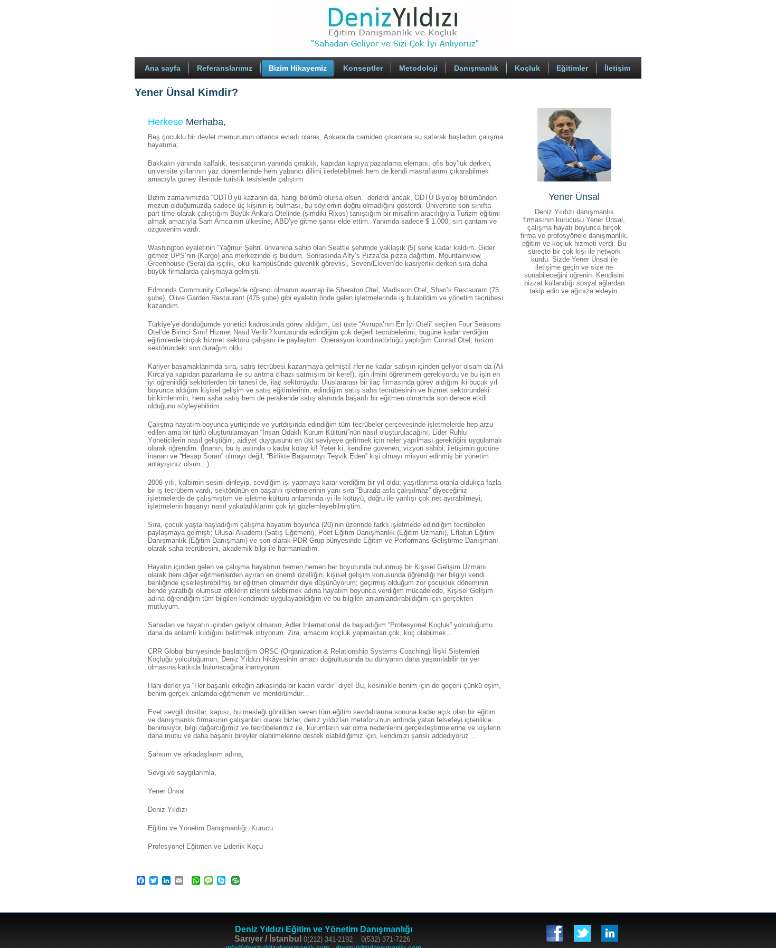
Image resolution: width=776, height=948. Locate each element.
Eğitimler (572, 68)
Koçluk (527, 68)
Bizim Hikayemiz (298, 68)
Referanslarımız (224, 68)
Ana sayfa (163, 68)
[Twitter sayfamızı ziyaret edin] (582, 933)
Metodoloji (418, 68)
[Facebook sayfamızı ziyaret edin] (554, 933)
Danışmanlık (476, 68)
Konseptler (363, 68)
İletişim (617, 68)
